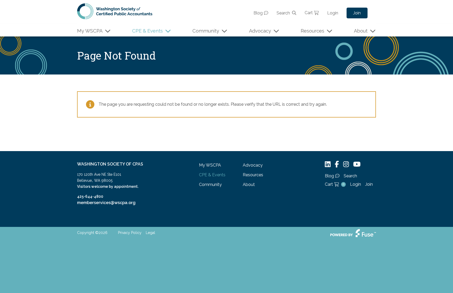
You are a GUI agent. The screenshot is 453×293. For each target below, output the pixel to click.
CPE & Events (147, 31)
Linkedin (328, 164)
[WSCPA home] (114, 10)
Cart (309, 12)
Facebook (337, 164)
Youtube (356, 164)
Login (332, 12)
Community (205, 31)
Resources (312, 31)
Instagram (346, 164)
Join (357, 12)
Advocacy (260, 31)
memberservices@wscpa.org (106, 202)
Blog (258, 12)
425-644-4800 (90, 196)
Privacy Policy (130, 233)
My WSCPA (90, 31)
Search (283, 12)
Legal (150, 233)
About (361, 31)
